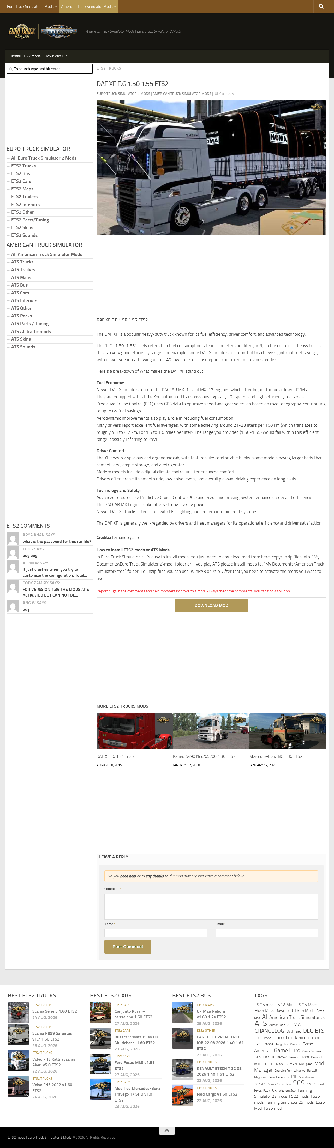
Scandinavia (306, 1077)
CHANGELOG (269, 1030)
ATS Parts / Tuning (30, 324)
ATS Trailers (23, 270)
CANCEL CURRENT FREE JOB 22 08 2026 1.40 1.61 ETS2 (220, 1042)
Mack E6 (282, 1064)
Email (221, 924)
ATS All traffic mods (31, 331)
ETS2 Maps (22, 189)
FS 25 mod (264, 1004)
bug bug (30, 555)
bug (26, 609)
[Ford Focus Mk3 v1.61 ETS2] (100, 1063)
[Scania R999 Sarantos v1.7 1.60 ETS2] (18, 1034)
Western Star (287, 1090)
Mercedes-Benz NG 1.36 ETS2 (275, 756)
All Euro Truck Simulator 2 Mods (43, 158)
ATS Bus (19, 285)
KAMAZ (282, 1057)
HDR (266, 1057)
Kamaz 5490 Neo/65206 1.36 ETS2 (204, 756)
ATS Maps (21, 277)
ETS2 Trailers (24, 197)
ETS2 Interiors (25, 204)
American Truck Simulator (294, 1017)
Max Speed (305, 1064)
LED (266, 1064)
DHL (298, 1031)
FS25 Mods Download (274, 1010)
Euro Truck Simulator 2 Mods (30, 6)
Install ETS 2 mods (26, 56)
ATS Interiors (24, 300)
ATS (261, 1023)
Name (110, 924)
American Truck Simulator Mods (87, 6)
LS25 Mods (304, 1010)
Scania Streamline (279, 1084)
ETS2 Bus (20, 173)
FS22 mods (299, 1096)
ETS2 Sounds (24, 235)
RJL (294, 1076)
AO (323, 1017)
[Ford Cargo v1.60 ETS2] (182, 1095)
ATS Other (21, 308)
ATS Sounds (23, 347)
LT (272, 1064)
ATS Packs (21, 316)
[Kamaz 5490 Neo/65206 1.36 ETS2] (211, 731)
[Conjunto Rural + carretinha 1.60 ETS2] (100, 1012)
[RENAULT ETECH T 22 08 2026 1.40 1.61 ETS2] (182, 1069)
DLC (308, 1030)
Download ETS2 (57, 56)
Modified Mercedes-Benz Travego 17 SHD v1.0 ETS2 (137, 1094)
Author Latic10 (279, 1025)
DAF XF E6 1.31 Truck (115, 756)
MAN (293, 1064)
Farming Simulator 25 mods (290, 1102)
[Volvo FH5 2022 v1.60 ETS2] (18, 1085)
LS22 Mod (285, 1004)
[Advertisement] (211, 279)
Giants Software (312, 1051)
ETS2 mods (16, 1137)
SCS (299, 1083)
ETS (319, 1030)
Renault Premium (278, 1077)
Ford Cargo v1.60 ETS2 (217, 1094)
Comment (112, 889)
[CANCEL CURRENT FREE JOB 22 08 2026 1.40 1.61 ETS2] (182, 1038)
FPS (257, 1044)
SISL (309, 1084)
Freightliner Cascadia (288, 1044)
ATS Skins (21, 339)
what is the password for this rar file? (57, 541)
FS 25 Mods (307, 1004)
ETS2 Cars (21, 181)
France (268, 1044)
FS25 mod (273, 1107)
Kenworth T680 (299, 1057)
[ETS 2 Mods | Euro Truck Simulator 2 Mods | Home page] (44, 31)
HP (273, 1057)
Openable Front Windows (290, 1070)
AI (264, 1016)
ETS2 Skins (22, 227)
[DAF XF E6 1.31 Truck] (135, 731)
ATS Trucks (22, 262)
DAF (290, 1030)
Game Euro (287, 1050)
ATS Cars (20, 293)
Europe (266, 1038)
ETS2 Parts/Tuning (30, 220)
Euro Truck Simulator (296, 1037)
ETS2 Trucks (109, 68)
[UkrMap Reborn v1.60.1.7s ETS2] (182, 1012)
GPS (258, 1057)
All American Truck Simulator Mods (46, 254)
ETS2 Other (22, 212)
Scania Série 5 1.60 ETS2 (54, 1011)
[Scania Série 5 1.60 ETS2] (18, 1012)
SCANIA (260, 1084)
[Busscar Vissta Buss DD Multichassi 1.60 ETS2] (100, 1038)
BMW (296, 1024)
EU (257, 1038)
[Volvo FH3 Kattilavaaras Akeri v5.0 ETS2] (18, 1060)
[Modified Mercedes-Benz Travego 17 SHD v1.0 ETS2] (100, 1089)
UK (274, 1090)
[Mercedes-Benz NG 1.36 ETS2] (287, 731)
